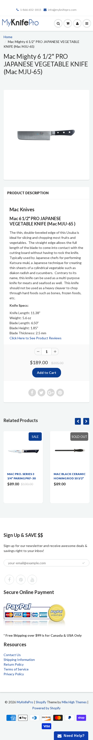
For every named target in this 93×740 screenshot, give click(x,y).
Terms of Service (16, 669)
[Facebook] (9, 579)
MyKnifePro (25, 702)
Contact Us (12, 655)
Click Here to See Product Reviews (36, 338)
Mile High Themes (74, 702)
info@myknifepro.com (62, 10)
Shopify (41, 702)
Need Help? (73, 736)
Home (8, 37)
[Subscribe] (83, 563)
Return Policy (14, 664)
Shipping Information (19, 660)
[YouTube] (32, 579)
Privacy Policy (14, 674)
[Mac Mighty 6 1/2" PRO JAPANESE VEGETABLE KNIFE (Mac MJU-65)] (46, 134)
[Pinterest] (21, 579)
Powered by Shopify (46, 708)
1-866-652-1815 (30, 10)
